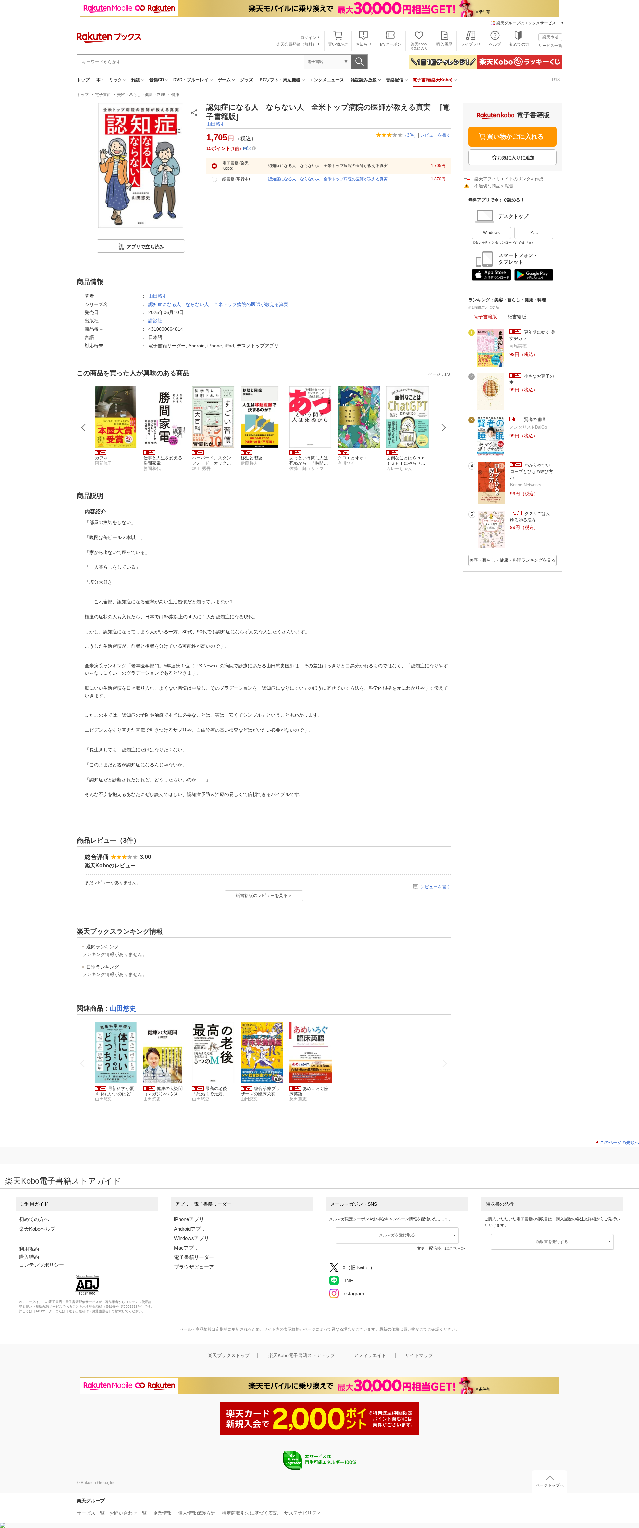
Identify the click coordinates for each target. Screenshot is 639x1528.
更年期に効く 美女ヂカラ (532, 335)
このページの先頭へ (619, 1142)
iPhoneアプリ (189, 1219)
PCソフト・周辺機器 (280, 79)
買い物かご (338, 44)
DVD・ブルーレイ (190, 79)
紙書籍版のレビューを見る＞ (264, 895)
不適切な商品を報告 (493, 185)
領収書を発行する (552, 1241)
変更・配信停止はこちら (439, 1248)
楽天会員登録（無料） (296, 44)
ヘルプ (495, 44)
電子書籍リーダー (194, 1257)
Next (443, 428)
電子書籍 (103, 94)
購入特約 (29, 1257)
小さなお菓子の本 (531, 379)
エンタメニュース (327, 79)
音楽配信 (394, 79)
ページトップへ (550, 1485)
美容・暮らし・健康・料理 (141, 94)
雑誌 (135, 79)
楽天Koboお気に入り (419, 46)
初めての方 (519, 44)
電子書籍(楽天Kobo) (432, 79)
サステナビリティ (302, 1513)
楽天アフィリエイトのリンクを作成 (508, 178)
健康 (175, 94)
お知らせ (364, 44)
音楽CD (156, 79)
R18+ (557, 79)
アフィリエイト (370, 1355)
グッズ (246, 79)
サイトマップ (419, 1355)
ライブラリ (471, 44)
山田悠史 (215, 124)
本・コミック (109, 79)
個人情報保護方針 (196, 1513)
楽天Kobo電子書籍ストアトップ (301, 1355)
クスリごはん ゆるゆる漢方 (532, 516)
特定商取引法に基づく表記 (250, 1513)
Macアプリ (186, 1248)
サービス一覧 (550, 45)
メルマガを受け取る (397, 1235)
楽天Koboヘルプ (37, 1229)
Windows (491, 232)
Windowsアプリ (191, 1238)
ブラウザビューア (194, 1267)
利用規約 (29, 1249)
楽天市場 (550, 37)
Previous (83, 428)
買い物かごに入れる (515, 136)
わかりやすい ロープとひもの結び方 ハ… (533, 471)
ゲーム (224, 79)
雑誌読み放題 (364, 79)
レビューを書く (435, 135)
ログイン (308, 37)
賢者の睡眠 (534, 419)
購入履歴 (444, 44)
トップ (83, 79)
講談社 (155, 320)
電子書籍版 (485, 316)
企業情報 (162, 1513)
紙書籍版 (517, 316)
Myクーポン (390, 44)
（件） (410, 135)
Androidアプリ (190, 1229)
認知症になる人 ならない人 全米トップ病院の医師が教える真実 (218, 304)
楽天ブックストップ (229, 1355)
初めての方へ (34, 1219)
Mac (534, 232)
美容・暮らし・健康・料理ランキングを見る (512, 560)
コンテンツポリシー (41, 1265)
